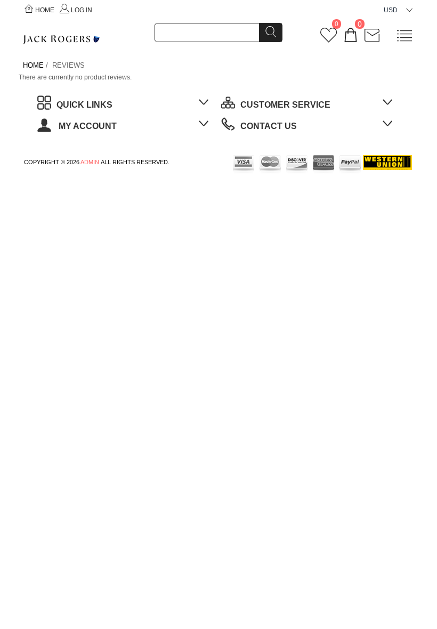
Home (44, 10)
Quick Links (84, 104)
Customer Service (285, 104)
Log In (81, 10)
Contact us (268, 126)
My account (86, 126)
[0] (328, 39)
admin (89, 162)
